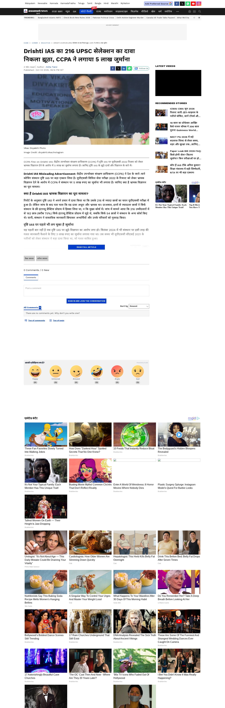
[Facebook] (176, 4)
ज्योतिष (168, 11)
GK (74, 11)
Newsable (42, 3)
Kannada (54, 3)
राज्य (98, 11)
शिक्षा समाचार (29, 258)
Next (199, 17)
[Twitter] (182, 4)
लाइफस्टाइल (122, 11)
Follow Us (143, 68)
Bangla (98, 3)
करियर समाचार (42, 258)
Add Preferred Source (156, 3)
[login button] (190, 12)
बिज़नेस (134, 11)
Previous (194, 17)
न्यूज (68, 11)
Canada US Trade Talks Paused (160, 18)
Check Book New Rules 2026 (77, 18)
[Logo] (37, 11)
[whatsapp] (187, 4)
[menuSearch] (200, 11)
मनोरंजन (108, 11)
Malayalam (30, 3)
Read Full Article (86, 247)
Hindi (106, 3)
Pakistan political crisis (103, 18)
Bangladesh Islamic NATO (49, 18)
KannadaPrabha (67, 3)
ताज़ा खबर (57, 11)
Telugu (81, 3)
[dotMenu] (177, 11)
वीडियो (144, 11)
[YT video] (193, 4)
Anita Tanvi (51, 67)
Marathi (114, 3)
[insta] (198, 4)
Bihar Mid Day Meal (186, 18)
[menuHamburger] (194, 11)
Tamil (89, 3)
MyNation (125, 3)
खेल (153, 11)
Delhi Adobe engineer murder (130, 18)
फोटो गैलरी (86, 11)
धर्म (159, 11)
